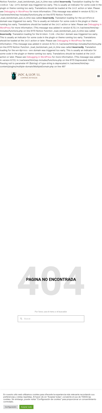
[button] (98, 76)
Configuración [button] (10, 407)
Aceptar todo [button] (26, 407)
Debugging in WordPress (16, 11)
